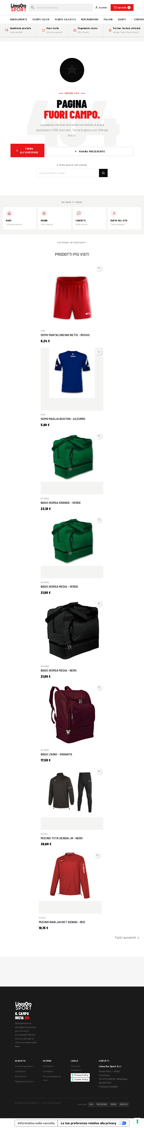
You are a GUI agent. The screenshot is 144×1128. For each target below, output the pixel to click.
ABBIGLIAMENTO (18, 19)
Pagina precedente (92, 151)
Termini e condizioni (76, 1068)
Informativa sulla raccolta (36, 1123)
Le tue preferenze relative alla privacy (88, 1123)
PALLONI (108, 19)
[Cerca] (103, 173)
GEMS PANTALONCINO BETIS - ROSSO (65, 335)
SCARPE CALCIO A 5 (65, 19)
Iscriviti (103, 7)
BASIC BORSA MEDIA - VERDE (59, 586)
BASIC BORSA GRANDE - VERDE (61, 502)
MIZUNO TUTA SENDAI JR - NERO (62, 838)
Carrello (124, 7)
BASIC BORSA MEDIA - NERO (59, 670)
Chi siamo (48, 1066)
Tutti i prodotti (127, 937)
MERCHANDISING (89, 19)
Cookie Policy (81, 1079)
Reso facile (20, 1076)
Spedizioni (20, 1071)
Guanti (122, 19)
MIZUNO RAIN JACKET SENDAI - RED (62, 922)
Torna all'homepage (29, 150)
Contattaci (48, 1071)
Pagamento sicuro (24, 1081)
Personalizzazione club (52, 1078)
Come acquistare (24, 1066)
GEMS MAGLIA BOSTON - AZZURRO (63, 418)
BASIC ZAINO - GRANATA (56, 754)
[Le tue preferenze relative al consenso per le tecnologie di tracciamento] (137, 1121)
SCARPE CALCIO (41, 19)
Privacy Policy (81, 1075)
